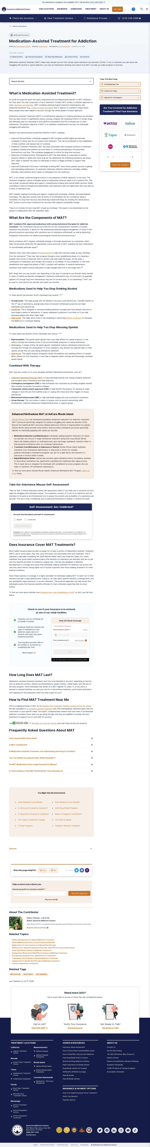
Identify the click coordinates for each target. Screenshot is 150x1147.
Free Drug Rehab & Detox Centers (75, 1058)
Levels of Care (72, 57)
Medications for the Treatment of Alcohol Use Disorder (34, 945)
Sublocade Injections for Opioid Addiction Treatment (33, 940)
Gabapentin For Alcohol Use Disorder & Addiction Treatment (36, 961)
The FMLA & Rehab (63, 820)
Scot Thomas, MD (64, 46)
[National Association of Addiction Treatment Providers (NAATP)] (89, 1130)
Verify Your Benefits (70, 1096)
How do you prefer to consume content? (28, 889)
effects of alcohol (73, 318)
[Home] (16, 9)
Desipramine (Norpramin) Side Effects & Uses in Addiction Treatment (39, 953)
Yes (44, 870)
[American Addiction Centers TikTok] (135, 1130)
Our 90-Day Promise (114, 1051)
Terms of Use (74, 1144)
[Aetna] (110, 123)
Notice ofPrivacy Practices (47, 1144)
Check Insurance (75, 1028)
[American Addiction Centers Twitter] (100, 1130)
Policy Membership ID (61, 640)
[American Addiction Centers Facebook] (107, 1130)
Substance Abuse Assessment (74, 1047)
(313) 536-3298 (96, 2)
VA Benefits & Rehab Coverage (74, 1072)
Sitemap (35, 1144)
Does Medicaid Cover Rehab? (30, 802)
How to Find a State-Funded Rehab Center (79, 1051)
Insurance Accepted (35, 57)
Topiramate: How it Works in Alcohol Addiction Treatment (35, 958)
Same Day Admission (55, 57)
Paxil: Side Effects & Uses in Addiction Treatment (32, 950)
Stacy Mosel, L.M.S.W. (23, 46)
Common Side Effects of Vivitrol (25, 963)
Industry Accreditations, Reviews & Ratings (122, 1061)
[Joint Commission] (67, 1130)
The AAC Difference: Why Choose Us (120, 1054)
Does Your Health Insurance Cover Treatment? (80, 1093)
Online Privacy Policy (62, 1144)
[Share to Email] (87, 870)
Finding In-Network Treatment (67, 826)
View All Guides (68, 1075)
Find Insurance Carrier (61, 630)
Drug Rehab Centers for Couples (75, 1068)
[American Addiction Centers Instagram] (121, 1130)
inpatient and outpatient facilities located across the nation (66, 706)
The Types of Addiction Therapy (31, 820)
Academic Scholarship (115, 1065)
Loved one (32, 519)
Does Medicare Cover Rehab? (67, 802)
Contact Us (111, 1047)
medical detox (46, 253)
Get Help (117, 9)
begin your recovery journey (45, 723)
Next (70, 652)
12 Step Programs (25, 826)
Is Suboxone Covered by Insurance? (33, 808)
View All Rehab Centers (71, 1079)
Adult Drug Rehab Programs (66, 808)
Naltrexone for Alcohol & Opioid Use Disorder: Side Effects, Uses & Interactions (43, 948)
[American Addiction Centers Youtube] (128, 1130)
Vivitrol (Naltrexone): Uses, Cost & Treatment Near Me (33, 942)
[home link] (10, 26)
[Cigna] (110, 135)
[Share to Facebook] (82, 870)
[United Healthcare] (130, 135)
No (55, 870)
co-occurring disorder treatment (39, 709)
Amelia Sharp (43, 46)
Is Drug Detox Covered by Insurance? (33, 814)
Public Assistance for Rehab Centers (76, 1065)
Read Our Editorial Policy (36, 928)
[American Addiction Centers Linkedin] (114, 1130)
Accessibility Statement (115, 1072)
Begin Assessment (22, 526)
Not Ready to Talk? (110, 1028)
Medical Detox (17, 57)
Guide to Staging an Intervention (68, 814)
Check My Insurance (120, 165)
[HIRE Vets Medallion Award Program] (74, 1130)
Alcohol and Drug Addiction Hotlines (76, 1061)
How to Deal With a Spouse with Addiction (78, 1054)
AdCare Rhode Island (20, 419)
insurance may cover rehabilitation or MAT (57, 592)
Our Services (84, 57)
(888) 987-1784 (32, 1132)
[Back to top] (3, 1135)
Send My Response (79, 893)
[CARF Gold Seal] (59, 1130)
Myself (19, 519)
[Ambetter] (110, 147)
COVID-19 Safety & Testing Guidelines (121, 1068)
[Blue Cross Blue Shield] (130, 147)
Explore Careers (113, 1058)
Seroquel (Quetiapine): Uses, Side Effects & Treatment (34, 956)
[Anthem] (130, 123)
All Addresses (31, 1135)
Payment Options (69, 1100)
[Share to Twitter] (76, 870)
